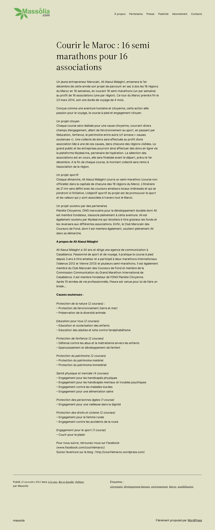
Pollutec (79, 482)
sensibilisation (185, 486)
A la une (52, 482)
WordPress (195, 520)
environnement (159, 486)
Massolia (19, 520)
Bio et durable (66, 482)
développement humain (137, 486)
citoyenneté (116, 486)
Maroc (172, 486)
